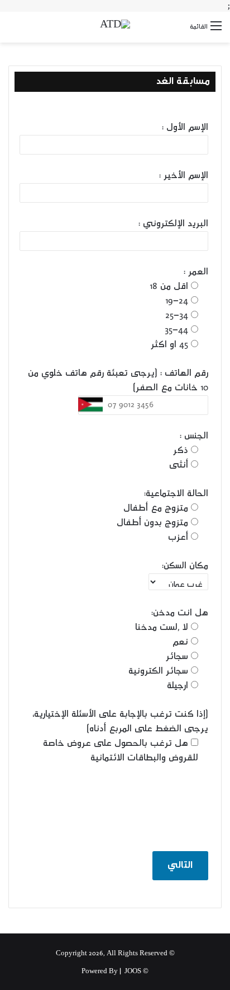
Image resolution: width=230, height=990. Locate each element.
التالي (180, 865)
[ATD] (115, 27)
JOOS (132, 971)
